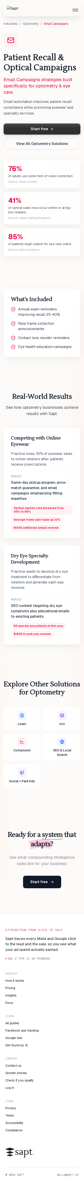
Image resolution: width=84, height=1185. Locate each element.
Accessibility (14, 1123)
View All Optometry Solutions (42, 143)
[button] (75, 10)
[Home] (12, 10)
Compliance (13, 1130)
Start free (39, 129)
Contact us (13, 1066)
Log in (9, 1088)
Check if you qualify (19, 1080)
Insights (11, 995)
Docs (9, 1003)
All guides (12, 1023)
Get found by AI (16, 1045)
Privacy (10, 1108)
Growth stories (16, 1073)
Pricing (10, 988)
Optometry (31, 24)
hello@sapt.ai (68, 1175)
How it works (14, 981)
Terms (9, 1115)
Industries (11, 24)
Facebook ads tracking (22, 1030)
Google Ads (13, 1038)
